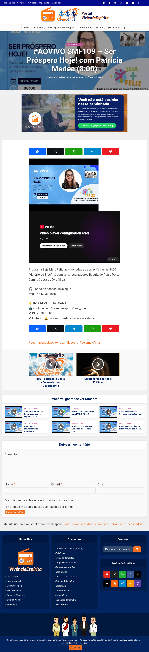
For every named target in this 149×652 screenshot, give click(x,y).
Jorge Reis (56, 3)
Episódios (60, 553)
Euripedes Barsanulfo (66, 600)
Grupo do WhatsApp (16, 595)
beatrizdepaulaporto (44, 342)
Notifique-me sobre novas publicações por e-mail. (40, 507)
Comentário (12, 454)
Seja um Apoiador (15, 600)
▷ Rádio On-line (8, 3)
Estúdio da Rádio (14, 590)
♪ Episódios (84, 27)
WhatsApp (21, 3)
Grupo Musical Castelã (66, 562)
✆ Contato (113, 27)
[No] (140, 644)
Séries (99, 27)
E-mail (56, 484)
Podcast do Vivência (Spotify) (69, 548)
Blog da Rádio (62, 604)
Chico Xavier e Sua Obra (67, 576)
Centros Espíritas (64, 590)
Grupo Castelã (44, 3)
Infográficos (61, 595)
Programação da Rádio (66, 567)
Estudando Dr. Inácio (65, 581)
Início (26, 27)
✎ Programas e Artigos (61, 27)
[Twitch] (137, 583)
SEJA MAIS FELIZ (74, 44)
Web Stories (61, 572)
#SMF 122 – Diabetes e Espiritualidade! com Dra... (82, 428)
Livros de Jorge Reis (65, 558)
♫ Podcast (32, 3)
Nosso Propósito (14, 581)
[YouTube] (106, 574)
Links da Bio (12, 576)
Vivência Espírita (95, 77)
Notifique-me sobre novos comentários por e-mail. (41, 500)
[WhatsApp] (122, 574)
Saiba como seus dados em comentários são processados (102, 524)
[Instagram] (137, 574)
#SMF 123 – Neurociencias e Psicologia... (32, 428)
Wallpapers (61, 586)
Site (100, 484)
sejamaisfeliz (91, 342)
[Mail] (106, 583)
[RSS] (114, 583)
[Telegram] (122, 583)
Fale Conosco (13, 604)
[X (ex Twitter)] (114, 574)
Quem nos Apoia (14, 586)
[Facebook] (130, 574)
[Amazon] (130, 583)
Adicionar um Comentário (71, 77)
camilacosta (69, 342)
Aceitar (75, 647)
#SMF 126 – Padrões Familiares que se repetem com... (33, 414)
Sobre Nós (37, 27)
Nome (10, 484)
